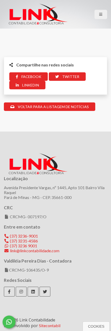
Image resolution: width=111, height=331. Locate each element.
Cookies (96, 326)
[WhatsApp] (9, 322)
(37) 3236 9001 (23, 245)
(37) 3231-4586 (23, 240)
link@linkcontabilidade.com (34, 250)
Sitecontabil (49, 325)
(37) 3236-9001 (23, 235)
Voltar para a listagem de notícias (53, 106)
